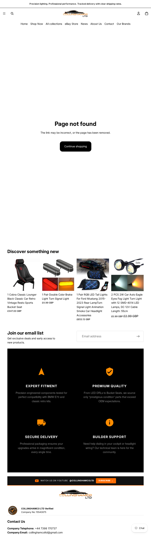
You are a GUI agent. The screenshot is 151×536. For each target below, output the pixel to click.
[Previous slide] (11, 275)
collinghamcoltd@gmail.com (46, 532)
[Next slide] (36, 275)
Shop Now (36, 23)
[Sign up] (138, 336)
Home (24, 23)
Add (106, 285)
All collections (54, 23)
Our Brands (123, 23)
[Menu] (4, 13)
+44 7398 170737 (46, 528)
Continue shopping (75, 146)
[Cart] (147, 13)
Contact (109, 23)
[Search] (12, 13)
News (84, 23)
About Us (96, 23)
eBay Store (71, 23)
